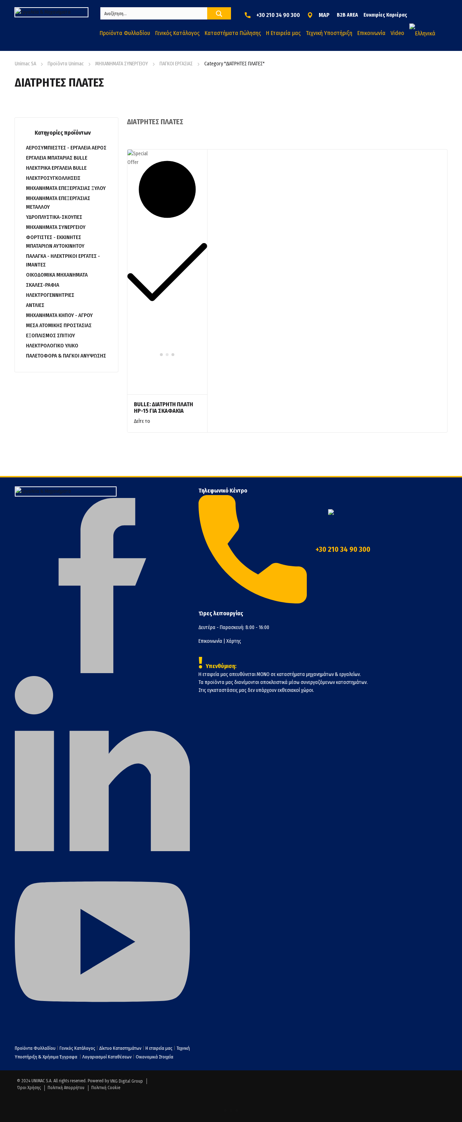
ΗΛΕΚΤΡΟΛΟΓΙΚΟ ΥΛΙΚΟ (52, 345)
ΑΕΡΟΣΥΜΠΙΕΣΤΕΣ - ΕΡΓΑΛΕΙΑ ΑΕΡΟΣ (66, 147)
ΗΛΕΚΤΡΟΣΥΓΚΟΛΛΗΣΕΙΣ (53, 178)
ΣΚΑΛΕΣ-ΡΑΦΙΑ (42, 285)
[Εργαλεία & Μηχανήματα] (51, 12)
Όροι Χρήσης (29, 1087)
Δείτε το (142, 421)
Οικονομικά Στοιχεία (154, 1057)
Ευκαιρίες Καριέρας (385, 15)
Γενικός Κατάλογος (77, 1048)
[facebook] (102, 671)
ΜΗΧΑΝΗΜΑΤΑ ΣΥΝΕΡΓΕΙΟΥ (121, 64)
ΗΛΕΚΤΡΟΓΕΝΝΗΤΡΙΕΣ (50, 295)
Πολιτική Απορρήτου (66, 1087)
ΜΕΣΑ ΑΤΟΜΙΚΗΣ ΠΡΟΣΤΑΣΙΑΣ (59, 325)
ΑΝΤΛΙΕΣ (35, 305)
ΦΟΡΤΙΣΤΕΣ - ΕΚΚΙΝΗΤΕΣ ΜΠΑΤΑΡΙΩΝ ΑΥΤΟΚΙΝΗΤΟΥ (55, 241)
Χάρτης (233, 641)
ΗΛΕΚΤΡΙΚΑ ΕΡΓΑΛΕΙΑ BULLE (56, 168)
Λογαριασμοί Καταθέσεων (107, 1057)
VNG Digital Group (126, 1081)
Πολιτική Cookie (105, 1087)
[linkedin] (102, 849)
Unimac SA (25, 64)
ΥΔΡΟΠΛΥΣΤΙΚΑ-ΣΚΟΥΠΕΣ (54, 217)
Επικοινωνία (210, 641)
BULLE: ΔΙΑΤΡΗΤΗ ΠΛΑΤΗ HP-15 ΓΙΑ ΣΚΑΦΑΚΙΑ (163, 407)
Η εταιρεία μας (159, 1048)
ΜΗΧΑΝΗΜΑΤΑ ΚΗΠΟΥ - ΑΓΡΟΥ (59, 315)
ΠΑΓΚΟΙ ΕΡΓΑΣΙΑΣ (176, 64)
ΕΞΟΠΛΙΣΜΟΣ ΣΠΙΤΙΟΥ (50, 335)
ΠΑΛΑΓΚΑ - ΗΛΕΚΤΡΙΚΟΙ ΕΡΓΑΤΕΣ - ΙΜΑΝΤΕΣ (63, 260)
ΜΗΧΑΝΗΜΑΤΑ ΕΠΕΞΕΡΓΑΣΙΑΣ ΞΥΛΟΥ (66, 188)
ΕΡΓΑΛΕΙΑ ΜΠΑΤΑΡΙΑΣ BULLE (56, 158)
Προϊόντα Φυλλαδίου (35, 1048)
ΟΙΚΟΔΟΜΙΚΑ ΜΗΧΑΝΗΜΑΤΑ (57, 275)
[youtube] (102, 1028)
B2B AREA (347, 15)
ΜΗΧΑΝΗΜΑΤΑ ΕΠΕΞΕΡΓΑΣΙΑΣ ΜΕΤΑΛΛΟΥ (58, 202)
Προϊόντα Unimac (66, 64)
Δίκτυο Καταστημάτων (121, 1048)
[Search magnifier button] (219, 13)
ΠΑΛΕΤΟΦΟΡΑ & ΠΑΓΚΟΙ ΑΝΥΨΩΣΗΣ (66, 355)
